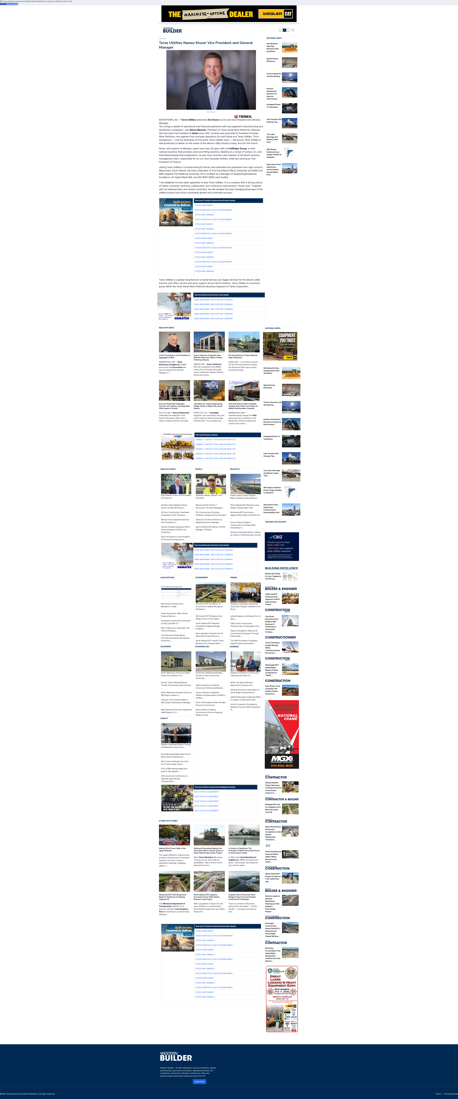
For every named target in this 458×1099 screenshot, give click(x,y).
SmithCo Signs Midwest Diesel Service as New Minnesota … (174, 506)
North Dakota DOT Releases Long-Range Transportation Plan (245, 506)
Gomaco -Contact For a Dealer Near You (215, 439)
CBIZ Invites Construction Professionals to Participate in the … (245, 624)
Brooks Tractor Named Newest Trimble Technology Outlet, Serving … (176, 685)
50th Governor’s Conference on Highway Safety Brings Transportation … (174, 778)
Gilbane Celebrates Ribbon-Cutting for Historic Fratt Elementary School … (245, 535)
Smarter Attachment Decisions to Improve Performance (272, 94)
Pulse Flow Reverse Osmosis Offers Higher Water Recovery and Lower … (273, 857)
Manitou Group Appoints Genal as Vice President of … (175, 520)
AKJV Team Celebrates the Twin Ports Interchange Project (174, 762)
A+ (288, 30)
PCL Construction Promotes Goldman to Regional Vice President (211, 513)
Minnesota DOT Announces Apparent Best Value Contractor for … (245, 515)
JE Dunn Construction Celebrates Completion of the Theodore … (175, 513)
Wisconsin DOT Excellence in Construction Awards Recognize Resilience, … (209, 606)
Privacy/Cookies (451, 1094)
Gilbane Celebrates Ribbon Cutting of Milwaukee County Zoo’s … (175, 745)
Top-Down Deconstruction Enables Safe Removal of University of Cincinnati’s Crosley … (271, 624)
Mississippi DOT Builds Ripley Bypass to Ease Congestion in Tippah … (272, 670)
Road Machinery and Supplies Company (213, 300)
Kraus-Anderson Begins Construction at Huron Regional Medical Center (209, 712)
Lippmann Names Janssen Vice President (209, 496)
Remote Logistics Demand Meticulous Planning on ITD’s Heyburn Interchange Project (272, 904)
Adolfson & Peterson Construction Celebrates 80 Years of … (244, 674)
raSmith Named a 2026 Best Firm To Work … (245, 617)
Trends (233, 577)
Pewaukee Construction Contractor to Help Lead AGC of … (176, 622)
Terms (438, 1094)
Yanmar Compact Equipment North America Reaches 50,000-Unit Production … (175, 529)
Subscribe (199, 1081)
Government (201, 577)
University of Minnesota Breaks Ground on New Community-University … (209, 675)
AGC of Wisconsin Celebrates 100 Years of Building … (175, 629)
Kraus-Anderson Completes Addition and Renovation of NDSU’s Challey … (210, 695)
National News (274, 38)
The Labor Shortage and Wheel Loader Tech (271, 473)
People (198, 469)
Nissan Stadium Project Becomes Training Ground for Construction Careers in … (273, 788)
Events (164, 718)
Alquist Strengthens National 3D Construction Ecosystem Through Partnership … (244, 633)
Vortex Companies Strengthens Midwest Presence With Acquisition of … (245, 707)
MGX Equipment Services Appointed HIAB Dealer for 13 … (176, 711)
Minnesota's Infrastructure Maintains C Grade (172, 605)
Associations (167, 577)
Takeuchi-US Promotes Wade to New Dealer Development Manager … (176, 702)
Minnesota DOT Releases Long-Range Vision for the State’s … (209, 617)
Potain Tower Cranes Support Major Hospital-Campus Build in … (244, 496)
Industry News (166, 328)
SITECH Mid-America (204, 215)
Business (234, 646)
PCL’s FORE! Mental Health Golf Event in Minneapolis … (174, 770)
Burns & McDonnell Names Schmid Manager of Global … (210, 528)
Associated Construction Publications (22, 1094)
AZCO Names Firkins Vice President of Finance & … (176, 496)
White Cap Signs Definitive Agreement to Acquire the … (242, 683)
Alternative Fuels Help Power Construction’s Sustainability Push (274, 169)
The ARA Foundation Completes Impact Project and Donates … (243, 641)
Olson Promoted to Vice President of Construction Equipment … (175, 538)
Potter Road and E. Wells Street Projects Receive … (174, 614)
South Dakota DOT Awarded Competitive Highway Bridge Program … (208, 626)
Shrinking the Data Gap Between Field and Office (271, 370)
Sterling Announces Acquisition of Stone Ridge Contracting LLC (244, 691)
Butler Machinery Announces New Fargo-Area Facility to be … (175, 674)
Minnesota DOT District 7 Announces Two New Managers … (210, 506)
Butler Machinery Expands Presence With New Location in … (176, 693)
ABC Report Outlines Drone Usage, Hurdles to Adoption (272, 490)
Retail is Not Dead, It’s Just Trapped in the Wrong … (273, 576)
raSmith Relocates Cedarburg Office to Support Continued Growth (245, 698)
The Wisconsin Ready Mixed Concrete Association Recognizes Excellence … (175, 638)
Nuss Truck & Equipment (206, 792)
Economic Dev (202, 646)
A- (281, 30)
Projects (235, 469)
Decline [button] (3, 4)
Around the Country (275, 522)
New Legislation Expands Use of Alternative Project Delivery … (209, 634)
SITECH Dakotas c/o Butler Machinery (213, 210)
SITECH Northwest (204, 205)
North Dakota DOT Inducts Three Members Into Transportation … (210, 641)
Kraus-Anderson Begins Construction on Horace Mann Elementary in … (243, 525)
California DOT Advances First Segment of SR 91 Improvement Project (272, 599)
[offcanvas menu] (293, 30)
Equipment (166, 646)
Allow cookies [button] (12, 4)
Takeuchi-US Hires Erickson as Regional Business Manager (209, 520)
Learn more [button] (67, 1)
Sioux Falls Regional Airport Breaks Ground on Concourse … (211, 703)
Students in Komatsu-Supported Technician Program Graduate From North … (245, 606)
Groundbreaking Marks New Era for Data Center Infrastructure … (176, 755)
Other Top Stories (168, 821)
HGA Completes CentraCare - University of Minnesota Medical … (210, 686)
